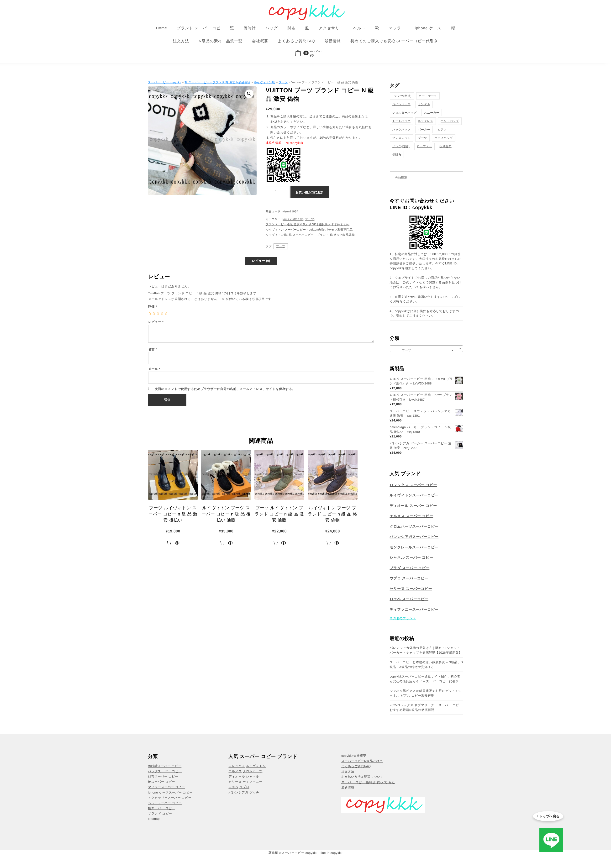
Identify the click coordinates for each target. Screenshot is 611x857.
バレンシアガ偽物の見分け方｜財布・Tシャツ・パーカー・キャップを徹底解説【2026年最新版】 (426, 650)
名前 (152, 349)
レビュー (156, 322)
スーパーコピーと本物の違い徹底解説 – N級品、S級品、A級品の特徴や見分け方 (426, 664)
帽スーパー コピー (161, 808)
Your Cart (316, 51)
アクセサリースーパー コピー (169, 797)
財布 (291, 28)
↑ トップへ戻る (548, 816)
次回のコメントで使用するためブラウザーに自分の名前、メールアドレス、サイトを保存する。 (225, 389)
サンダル (424, 104)
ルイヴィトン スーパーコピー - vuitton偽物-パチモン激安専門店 (309, 229)
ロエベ (233, 787)
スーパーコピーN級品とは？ (362, 761)
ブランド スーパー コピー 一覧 (205, 28)
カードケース (428, 96)
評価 (152, 306)
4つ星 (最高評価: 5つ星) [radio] (161, 313)
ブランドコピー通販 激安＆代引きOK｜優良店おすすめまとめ (307, 224)
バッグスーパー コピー (165, 771)
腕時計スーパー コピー (164, 766)
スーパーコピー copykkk (164, 82)
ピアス (442, 129)
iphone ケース (428, 28)
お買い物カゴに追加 (309, 192)
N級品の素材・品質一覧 (220, 41)
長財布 (396, 154)
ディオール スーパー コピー (413, 506)
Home (161, 28)
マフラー (397, 28)
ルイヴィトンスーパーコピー (414, 495)
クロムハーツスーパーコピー (414, 527)
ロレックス (237, 766)
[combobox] (426, 348)
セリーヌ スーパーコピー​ (411, 589)
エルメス (235, 771)
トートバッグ (401, 121)
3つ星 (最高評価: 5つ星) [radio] (157, 313)
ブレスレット (401, 138)
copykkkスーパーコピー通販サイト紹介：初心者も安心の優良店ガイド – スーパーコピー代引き (425, 679)
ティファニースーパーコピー (414, 610)
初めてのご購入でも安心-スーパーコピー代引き (394, 41)
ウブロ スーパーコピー (409, 578)
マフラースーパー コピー (166, 787)
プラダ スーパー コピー (410, 568)
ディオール (237, 776)
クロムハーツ (253, 771)
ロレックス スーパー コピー (413, 485)
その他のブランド (403, 618)
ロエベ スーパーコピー (409, 599)
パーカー (424, 129)
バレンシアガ (238, 792)
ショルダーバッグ (404, 112)
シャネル (252, 776)
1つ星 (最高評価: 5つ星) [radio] (149, 313)
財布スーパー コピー (163, 776)
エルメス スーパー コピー (411, 516)
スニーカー (431, 112)
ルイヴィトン (256, 766)
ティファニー (253, 781)
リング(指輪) (401, 146)
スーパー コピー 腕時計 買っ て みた (368, 782)
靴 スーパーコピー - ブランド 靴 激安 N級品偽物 (217, 82)
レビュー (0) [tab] (261, 261)
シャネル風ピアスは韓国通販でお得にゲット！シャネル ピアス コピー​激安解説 (426, 693)
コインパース (401, 104)
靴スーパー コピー (161, 781)
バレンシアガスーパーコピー (414, 537)
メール (154, 369)
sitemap (154, 818)
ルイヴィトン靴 (264, 82)
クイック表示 (177, 543)
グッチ (254, 792)
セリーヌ (235, 781)
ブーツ (283, 82)
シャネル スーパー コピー (411, 558)
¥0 (312, 55)
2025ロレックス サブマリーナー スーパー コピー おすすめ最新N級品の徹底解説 (426, 707)
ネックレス (425, 121)
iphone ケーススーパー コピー (170, 792)
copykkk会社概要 (353, 755)
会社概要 (260, 41)
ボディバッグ (444, 138)
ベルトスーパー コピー (165, 803)
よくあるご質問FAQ (296, 41)
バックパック (401, 129)
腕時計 (250, 28)
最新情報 (333, 41)
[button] (249, 93)
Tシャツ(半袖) (401, 96)
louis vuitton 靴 (293, 219)
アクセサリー (331, 28)
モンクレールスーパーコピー (414, 547)
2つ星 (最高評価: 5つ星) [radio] (153, 313)
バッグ (271, 28)
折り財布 (445, 146)
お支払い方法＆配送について (362, 776)
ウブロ (244, 787)
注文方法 (181, 41)
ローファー (424, 146)
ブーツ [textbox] (425, 350)
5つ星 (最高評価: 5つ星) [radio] (166, 313)
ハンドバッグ (450, 121)
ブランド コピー (160, 813)
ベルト (359, 28)
